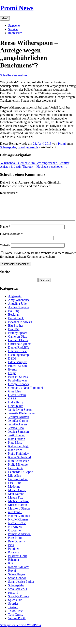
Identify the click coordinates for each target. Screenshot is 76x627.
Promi (62, 143)
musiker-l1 (15, 512)
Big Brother (15, 325)
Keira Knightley (18, 453)
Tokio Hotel (16, 611)
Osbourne (14, 530)
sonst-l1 (13, 592)
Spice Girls (15, 600)
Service (13, 29)
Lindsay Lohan (18, 479)
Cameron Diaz (17, 336)
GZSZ (12, 398)
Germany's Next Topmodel (25, 387)
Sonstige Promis (28, 147)
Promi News (16, 8)
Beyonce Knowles (20, 322)
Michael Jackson (18, 501)
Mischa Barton (17, 504)
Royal (12, 570)
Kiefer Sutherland (19, 457)
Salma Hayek (16, 574)
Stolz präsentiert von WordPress (20, 625)
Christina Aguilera (19, 344)
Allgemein (14, 296)
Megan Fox (15, 497)
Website (5, 245)
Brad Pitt (13, 329)
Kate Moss (15, 442)
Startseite (14, 25)
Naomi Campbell (19, 515)
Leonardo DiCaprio (20, 472)
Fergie (12, 373)
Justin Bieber (16, 435)
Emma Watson (17, 365)
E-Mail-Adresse (11, 234)
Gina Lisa (14, 391)
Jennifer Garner (18, 420)
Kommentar (9, 193)
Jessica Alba (16, 428)
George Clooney (18, 384)
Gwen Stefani (17, 395)
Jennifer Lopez (17, 424)
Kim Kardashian (18, 461)
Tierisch (13, 607)
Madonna (14, 486)
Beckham (14, 314)
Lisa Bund (14, 483)
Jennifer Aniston (18, 417)
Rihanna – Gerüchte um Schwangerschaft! (29, 163)
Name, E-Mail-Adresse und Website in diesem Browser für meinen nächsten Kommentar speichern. (38, 254)
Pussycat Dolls (17, 556)
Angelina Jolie (17, 303)
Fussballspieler (17, 380)
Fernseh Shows (18, 376)
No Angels (15, 526)
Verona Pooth (17, 618)
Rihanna (13, 559)
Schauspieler (8, 147)
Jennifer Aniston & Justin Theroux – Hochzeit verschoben (34, 164)
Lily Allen (14, 475)
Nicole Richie (17, 523)
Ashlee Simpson (18, 307)
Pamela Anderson (19, 534)
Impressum (15, 33)
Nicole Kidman (18, 519)
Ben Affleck (16, 318)
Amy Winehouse (19, 300)
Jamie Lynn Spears (20, 409)
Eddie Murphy (17, 362)
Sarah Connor (17, 578)
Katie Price (15, 450)
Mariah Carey (17, 490)
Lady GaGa (15, 468)
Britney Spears (17, 333)
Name (5, 226)
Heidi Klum (15, 406)
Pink (11, 545)
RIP (10, 563)
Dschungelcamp (18, 354)
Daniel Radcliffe (18, 347)
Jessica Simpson (18, 431)
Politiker (13, 548)
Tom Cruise (15, 614)
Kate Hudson (16, 439)
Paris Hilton (15, 537)
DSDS (12, 358)
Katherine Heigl (18, 446)
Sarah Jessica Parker (21, 581)
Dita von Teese (17, 351)
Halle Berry (15, 402)
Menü (5, 18)
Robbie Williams (18, 567)
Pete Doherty (16, 541)
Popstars (13, 552)
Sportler (13, 603)
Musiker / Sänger (19, 508)
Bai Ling (13, 311)
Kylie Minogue (18, 464)
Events (12, 369)
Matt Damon (16, 494)
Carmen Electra (18, 340)
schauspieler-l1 (17, 589)
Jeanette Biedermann (21, 413)
